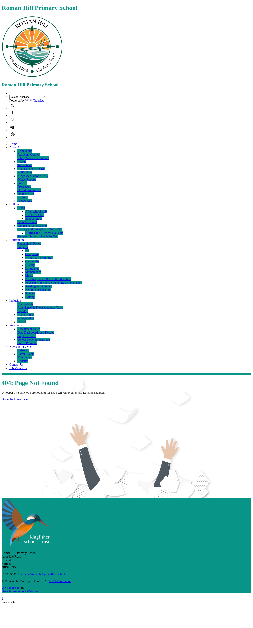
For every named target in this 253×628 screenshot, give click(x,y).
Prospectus (24, 186)
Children (14, 204)
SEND (21, 321)
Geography (32, 261)
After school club (36, 211)
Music (29, 275)
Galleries (22, 361)
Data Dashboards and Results (35, 332)
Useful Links (25, 314)
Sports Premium (27, 343)
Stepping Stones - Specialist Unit (37, 236)
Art (27, 250)
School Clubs (33, 218)
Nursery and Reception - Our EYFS (39, 229)
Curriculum (16, 240)
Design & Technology (39, 257)
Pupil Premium (26, 336)
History (30, 265)
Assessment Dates (28, 329)
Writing (30, 297)
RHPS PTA (24, 172)
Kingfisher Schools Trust (32, 176)
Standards (15, 325)
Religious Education (38, 289)
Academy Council (28, 154)
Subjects (22, 247)
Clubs (21, 208)
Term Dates (24, 165)
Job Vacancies (18, 368)
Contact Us (16, 364)
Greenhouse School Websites (20, 591)
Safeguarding (25, 318)
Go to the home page (15, 399)
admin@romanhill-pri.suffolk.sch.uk (43, 574)
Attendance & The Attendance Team (40, 307)
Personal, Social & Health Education (48, 279)
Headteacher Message (31, 168)
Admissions (24, 151)
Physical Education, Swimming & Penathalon (53, 282)
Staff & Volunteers (29, 190)
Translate (38, 100)
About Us (15, 147)
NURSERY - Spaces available (44, 233)
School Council (27, 222)
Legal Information (60, 581)
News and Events (20, 346)
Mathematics (33, 272)
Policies (22, 183)
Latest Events (25, 354)
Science (30, 293)
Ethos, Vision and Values (33, 158)
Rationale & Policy (29, 243)
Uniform (22, 197)
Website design (11, 587)
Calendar (23, 350)
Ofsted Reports (26, 179)
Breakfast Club (34, 215)
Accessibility (25, 304)
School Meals (25, 193)
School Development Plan (33, 339)
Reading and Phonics (38, 286)
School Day (24, 200)
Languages (32, 268)
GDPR (21, 161)
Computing (32, 254)
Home (13, 144)
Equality (22, 311)
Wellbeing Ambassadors (32, 225)
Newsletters (24, 357)
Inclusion (15, 300)
